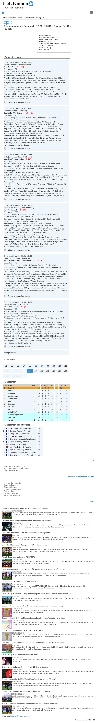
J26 (24, 376)
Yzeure (16, 307)
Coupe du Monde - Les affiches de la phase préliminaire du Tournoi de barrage (33, 606)
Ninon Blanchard (56, 272)
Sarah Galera (51, 322)
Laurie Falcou (9, 233)
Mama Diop (24, 314)
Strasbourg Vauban (25, 261)
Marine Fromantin (23, 189)
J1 (6, 366)
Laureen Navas (51, 126)
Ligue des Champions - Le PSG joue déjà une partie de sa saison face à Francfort (34, 569)
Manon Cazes (48, 90)
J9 (54, 366)
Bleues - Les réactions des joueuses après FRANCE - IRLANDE (26, 691)
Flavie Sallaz (37, 87)
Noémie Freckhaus (52, 136)
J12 (6, 371)
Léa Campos (16, 228)
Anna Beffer (24, 290)
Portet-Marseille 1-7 (46, 41)
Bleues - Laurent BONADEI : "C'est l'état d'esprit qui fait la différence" (29, 679)
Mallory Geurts (23, 272)
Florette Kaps (22, 184)
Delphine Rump (47, 286)
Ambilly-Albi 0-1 (45, 35)
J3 (18, 366)
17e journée (7, 24)
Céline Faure (26, 230)
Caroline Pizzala (10, 239)
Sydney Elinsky (16, 444)
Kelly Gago (51, 276)
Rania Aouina (18, 288)
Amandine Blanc (53, 237)
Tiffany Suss (51, 288)
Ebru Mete (7, 186)
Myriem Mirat (11, 83)
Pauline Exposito (10, 171)
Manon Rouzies (44, 92)
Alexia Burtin (34, 96)
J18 (41, 371)
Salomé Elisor (36, 122)
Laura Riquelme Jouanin (41, 331)
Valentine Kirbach (12, 94)
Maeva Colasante (37, 281)
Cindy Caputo (26, 219)
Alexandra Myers (38, 290)
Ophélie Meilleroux (24, 343)
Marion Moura (18, 191)
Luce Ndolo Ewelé (55, 83)
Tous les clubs (9, 491)
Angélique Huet (18, 138)
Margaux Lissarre (20, 325)
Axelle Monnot (40, 336)
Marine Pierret (12, 230)
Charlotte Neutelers (19, 126)
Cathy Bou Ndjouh (60, 283)
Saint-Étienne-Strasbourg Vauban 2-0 (52, 44)
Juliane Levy (38, 235)
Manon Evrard (47, 140)
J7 (42, 366)
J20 (53, 371)
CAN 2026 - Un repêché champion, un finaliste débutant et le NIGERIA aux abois (33, 642)
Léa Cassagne (22, 341)
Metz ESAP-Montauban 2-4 (49, 39)
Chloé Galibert (56, 230)
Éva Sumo (38, 219)
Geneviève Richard (22, 237)
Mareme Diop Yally (30, 166)
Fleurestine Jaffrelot (21, 274)
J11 (65, 366)
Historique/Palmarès (11, 471)
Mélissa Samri (46, 175)
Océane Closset (17, 140)
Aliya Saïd (53, 78)
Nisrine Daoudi (19, 193)
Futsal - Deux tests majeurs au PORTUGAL (18, 557)
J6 (36, 366)
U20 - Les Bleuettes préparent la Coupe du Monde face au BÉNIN (27, 520)
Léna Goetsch (36, 136)
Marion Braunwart (50, 168)
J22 (65, 371)
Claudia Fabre (9, 131)
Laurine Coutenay (39, 83)
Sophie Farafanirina (33, 288)
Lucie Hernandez (23, 331)
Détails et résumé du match (19, 102)
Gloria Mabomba (43, 338)
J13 (12, 371)
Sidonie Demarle (32, 191)
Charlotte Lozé (13, 221)
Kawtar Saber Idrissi (21, 143)
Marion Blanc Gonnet (49, 267)
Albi (13, 67)
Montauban (20, 159)
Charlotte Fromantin (11, 196)
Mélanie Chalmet (56, 318)
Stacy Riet (17, 226)
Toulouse (8, 307)
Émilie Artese (30, 334)
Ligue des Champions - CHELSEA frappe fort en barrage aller (26, 533)
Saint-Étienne (9, 261)
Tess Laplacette (38, 237)
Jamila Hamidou (34, 242)
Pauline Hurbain (23, 136)
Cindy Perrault (20, 124)
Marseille (14, 210)
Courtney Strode (30, 267)
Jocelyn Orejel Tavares (37, 78)
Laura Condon (36, 274)
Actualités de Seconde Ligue (14, 467)
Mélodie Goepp (23, 145)
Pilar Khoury (23, 131)
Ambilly (7, 67)
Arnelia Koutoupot (33, 90)
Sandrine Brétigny (27, 120)
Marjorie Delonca (49, 94)
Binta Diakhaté (11, 179)
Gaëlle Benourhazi (59, 177)
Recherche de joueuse (12, 495)
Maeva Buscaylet (37, 322)
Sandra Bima (39, 189)
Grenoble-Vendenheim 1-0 (48, 37)
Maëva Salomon (29, 221)
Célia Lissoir (61, 228)
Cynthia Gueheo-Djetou (24, 338)
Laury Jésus (35, 279)
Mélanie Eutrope (42, 230)
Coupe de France (10, 485)
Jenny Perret (21, 223)
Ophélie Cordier (25, 179)
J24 (12, 376)
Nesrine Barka (36, 133)
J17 (35, 371)
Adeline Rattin (17, 327)
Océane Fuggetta (31, 228)
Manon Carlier (39, 239)
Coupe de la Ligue (10, 487)
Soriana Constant (33, 193)
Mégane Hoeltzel (33, 138)
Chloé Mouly (48, 325)
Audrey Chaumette (37, 276)
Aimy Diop (23, 329)
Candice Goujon (40, 318)
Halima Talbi (20, 173)
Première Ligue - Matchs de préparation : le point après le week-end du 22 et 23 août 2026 (37, 594)
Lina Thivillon (36, 131)
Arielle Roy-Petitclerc (23, 74)
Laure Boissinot (48, 228)
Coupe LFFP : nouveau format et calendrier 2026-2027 (23, 630)
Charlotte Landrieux (26, 316)
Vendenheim (18, 113)
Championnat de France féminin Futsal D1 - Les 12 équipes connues (28, 667)
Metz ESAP (8, 159)
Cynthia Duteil (9, 338)
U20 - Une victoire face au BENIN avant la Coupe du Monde (25, 508)
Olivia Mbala (50, 124)
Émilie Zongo (23, 83)
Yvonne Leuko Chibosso (31, 286)
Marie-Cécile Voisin (46, 226)
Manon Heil (20, 175)
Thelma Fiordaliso (36, 246)
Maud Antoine (22, 246)
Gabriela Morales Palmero (30, 94)
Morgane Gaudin (12, 286)
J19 (47, 371)
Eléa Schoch (39, 179)
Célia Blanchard (45, 327)
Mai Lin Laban (46, 191)
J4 (24, 366)
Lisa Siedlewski (11, 177)
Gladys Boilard (22, 122)
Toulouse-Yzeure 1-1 (46, 46)
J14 (18, 371)
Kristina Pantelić (49, 138)
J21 (59, 371)
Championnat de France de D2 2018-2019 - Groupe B (23, 18)
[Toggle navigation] (91, 12)
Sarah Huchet (52, 219)
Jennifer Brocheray (26, 177)
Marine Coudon (25, 239)
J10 (59, 366)
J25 (18, 376)
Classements (44, 50)
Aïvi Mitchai (18, 92)
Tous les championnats (12, 483)
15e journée (7, 22)
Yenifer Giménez (16, 80)
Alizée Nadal (18, 334)
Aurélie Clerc (31, 175)
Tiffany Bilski (39, 196)
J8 (48, 366)
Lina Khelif (43, 80)
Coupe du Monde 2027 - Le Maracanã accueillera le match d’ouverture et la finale (33, 618)
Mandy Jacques (29, 168)
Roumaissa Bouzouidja (37, 184)
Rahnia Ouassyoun (56, 184)
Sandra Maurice (23, 217)
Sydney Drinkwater (30, 283)
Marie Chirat (32, 327)
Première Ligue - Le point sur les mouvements (20, 655)
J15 (24, 371)
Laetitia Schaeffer (23, 87)
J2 (12, 366)
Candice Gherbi (48, 274)
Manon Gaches (23, 99)
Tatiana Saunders (20, 78)
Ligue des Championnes (12, 489)
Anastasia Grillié (30, 226)
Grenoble (8, 113)
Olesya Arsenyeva (17, 90)
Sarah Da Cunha (36, 124)
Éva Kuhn (50, 290)
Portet (6, 210)
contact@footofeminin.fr (21, 716)
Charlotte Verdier (22, 322)
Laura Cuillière (45, 283)
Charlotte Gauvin (38, 272)
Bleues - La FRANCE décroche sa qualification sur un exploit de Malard (30, 704)
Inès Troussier (23, 133)
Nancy (48, 48)
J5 (30, 366)
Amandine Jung (30, 80)
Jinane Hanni (20, 76)
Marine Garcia (11, 329)
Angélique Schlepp (10, 129)
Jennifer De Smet (24, 235)
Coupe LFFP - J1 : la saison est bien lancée (19, 582)
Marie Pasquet (35, 325)
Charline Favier (23, 281)
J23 (6, 376)
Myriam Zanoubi (18, 276)
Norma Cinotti (58, 92)
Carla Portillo (23, 96)
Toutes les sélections (11, 493)
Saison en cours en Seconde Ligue (16, 469)
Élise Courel (56, 338)
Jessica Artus (52, 189)
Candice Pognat (43, 334)
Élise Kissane (56, 336)
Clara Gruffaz (50, 87)
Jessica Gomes (47, 166)
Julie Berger (8, 341)
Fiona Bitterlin (32, 140)
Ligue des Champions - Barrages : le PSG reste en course (24, 545)
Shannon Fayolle (57, 80)
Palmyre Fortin (34, 126)
